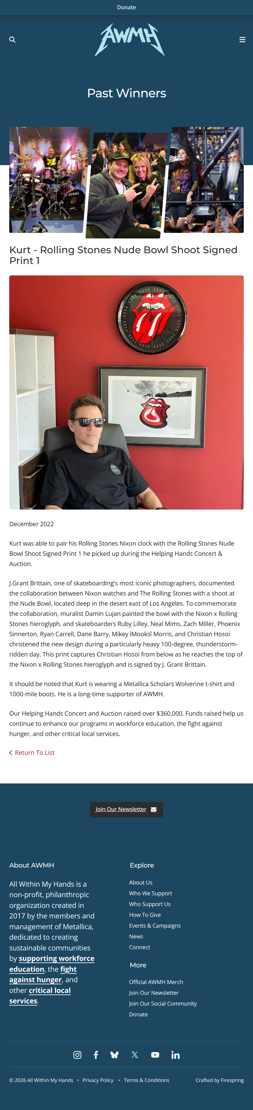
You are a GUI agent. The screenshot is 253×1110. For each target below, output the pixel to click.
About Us (140, 882)
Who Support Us (150, 904)
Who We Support (150, 893)
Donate (126, 7)
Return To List (35, 752)
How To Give (145, 915)
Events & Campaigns (154, 925)
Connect (139, 947)
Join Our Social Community (163, 1003)
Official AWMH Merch (156, 982)
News (136, 936)
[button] (243, 39)
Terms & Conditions (146, 1080)
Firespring (232, 1080)
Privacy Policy (98, 1080)
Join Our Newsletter (121, 809)
